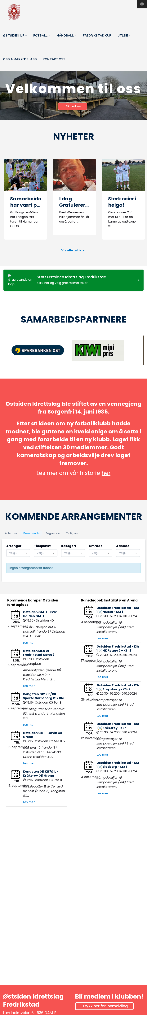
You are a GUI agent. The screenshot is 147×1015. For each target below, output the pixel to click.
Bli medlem (73, 106)
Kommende (31, 533)
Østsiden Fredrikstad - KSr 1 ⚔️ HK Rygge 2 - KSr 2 (117, 648)
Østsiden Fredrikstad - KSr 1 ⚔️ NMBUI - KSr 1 (117, 610)
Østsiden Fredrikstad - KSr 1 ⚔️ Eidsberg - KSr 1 (117, 765)
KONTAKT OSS (54, 59)
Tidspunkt (42, 546)
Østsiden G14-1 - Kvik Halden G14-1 (40, 614)
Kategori (68, 546)
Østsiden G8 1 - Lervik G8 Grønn (42, 735)
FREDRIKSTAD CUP (97, 35)
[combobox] (18, 553)
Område (95, 546)
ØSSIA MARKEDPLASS (20, 59)
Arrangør (13, 546)
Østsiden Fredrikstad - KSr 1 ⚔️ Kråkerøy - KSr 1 (117, 726)
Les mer (29, 642)
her (106, 473)
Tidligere (72, 533)
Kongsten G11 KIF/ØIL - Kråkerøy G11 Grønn (40, 773)
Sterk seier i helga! (122, 201)
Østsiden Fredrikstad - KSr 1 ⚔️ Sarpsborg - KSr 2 (117, 687)
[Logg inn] (142, 4)
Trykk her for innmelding (105, 1006)
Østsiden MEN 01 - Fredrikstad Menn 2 (38, 653)
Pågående (53, 533)
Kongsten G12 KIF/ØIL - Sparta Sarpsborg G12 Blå (43, 696)
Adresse (122, 546)
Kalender (11, 533)
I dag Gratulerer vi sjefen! (72, 205)
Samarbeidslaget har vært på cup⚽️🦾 (32, 205)
